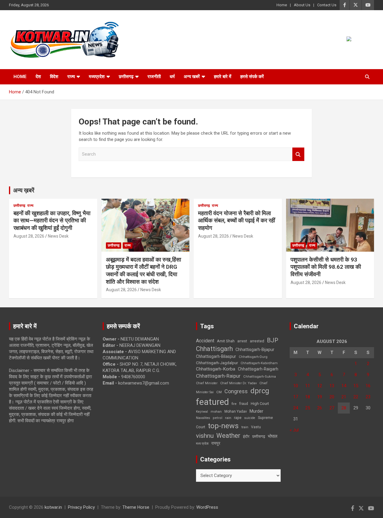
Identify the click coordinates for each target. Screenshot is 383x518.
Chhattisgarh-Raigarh (258, 369)
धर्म (172, 76)
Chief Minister (207, 383)
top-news (223, 425)
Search (298, 154)
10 (295, 385)
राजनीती (154, 76)
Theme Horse (135, 507)
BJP (272, 340)
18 (307, 396)
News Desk (58, 236)
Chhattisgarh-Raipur (218, 376)
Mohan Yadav (235, 411)
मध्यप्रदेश (97, 76)
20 (331, 396)
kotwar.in (53, 507)
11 (307, 385)
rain (228, 418)
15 (355, 385)
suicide (249, 418)
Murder (256, 411)
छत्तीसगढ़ (258, 436)
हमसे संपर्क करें (252, 76)
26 (319, 408)
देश (38, 76)
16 (368, 385)
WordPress (207, 507)
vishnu (205, 435)
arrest (242, 341)
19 (319, 396)
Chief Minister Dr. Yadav (238, 383)
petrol (217, 418)
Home (281, 5)
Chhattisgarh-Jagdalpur (217, 362)
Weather (228, 435)
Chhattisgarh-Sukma (259, 377)
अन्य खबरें (192, 76)
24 (295, 408)
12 (319, 385)
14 (343, 385)
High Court (260, 403)
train (244, 427)
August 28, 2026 (28, 236)
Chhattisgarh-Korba (215, 369)
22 (355, 396)
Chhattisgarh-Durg (253, 357)
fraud (243, 404)
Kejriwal (202, 412)
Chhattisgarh (214, 349)
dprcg (259, 391)
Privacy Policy (81, 507)
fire (234, 404)
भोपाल (272, 436)
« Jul (294, 430)
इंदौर (246, 436)
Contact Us (326, 5)
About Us (302, 5)
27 (331, 408)
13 (331, 385)
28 (343, 408)
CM (219, 392)
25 (307, 408)
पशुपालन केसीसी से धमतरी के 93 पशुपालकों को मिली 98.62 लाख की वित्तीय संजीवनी (326, 267)
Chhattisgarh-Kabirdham (259, 363)
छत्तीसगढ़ (126, 76)
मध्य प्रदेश (202, 444)
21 (343, 396)
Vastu (256, 427)
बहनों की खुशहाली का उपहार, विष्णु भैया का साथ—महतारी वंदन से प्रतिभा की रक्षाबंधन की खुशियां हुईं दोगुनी (51, 220)
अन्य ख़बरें (23, 190)
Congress (236, 391)
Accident (205, 341)
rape (237, 417)
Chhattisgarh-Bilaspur (216, 356)
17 (295, 396)
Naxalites (203, 418)
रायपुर (215, 443)
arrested (257, 341)
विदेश (54, 76)
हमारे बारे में (222, 76)
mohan (216, 412)
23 (368, 396)
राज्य (71, 76)
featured (212, 402)
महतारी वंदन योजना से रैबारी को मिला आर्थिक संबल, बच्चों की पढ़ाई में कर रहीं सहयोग (236, 220)
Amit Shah (226, 341)
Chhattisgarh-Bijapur (254, 349)
